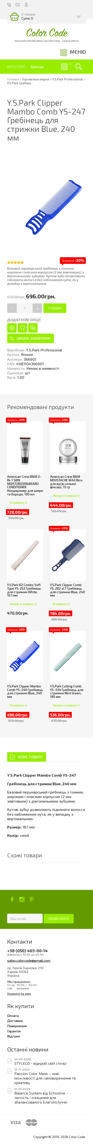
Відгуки (13, 1036)
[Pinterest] (31, 899)
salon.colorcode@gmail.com (28, 960)
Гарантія (14, 1031)
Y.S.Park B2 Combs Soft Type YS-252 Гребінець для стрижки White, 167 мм (24, 590)
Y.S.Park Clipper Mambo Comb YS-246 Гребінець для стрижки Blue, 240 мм (25, 691)
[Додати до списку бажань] (22, 328)
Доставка (15, 1020)
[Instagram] (22, 899)
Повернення (17, 1026)
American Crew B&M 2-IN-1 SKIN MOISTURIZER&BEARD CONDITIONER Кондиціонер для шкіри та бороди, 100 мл (25, 485)
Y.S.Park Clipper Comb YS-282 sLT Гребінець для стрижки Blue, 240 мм (67, 590)
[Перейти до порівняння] (33, 328)
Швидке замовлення (33, 338)
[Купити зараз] (12, 328)
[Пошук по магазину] (79, 66)
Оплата (13, 1015)
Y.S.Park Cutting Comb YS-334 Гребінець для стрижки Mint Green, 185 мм (66, 691)
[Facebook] (12, 899)
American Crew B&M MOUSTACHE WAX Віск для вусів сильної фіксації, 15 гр (66, 482)
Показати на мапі (19, 993)
